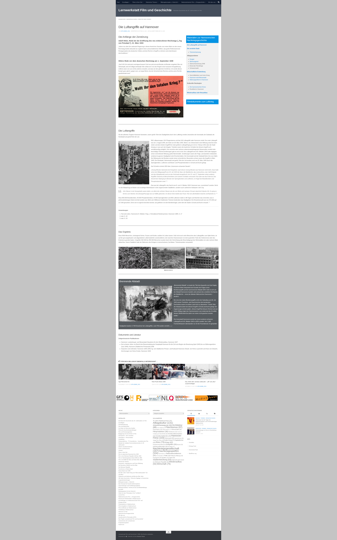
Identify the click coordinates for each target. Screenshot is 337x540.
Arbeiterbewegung (162, 425)
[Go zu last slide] (119, 258)
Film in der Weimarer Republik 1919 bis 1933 (129, 456)
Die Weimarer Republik (124, 467)
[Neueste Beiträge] (191, 414)
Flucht (180, 431)
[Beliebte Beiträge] (199, 414)
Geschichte (163, 433)
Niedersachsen (131, 19)
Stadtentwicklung (162, 460)
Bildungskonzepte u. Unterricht (169, 2)
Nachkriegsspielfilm (166, 452)
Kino (160, 442)
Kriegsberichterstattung (159, 444)
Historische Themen (151, 2)
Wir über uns (211, 2)
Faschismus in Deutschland (125, 469)
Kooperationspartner (123, 522)
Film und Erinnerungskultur (125, 432)
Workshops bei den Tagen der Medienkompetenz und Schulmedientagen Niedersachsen (206, 421)
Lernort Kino (121, 495)
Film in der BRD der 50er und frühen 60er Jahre (130, 459)
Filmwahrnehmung (123, 424)
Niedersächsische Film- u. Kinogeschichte (193, 2)
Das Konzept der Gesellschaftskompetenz (129, 483)
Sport (172, 457)
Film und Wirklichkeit (123, 426)
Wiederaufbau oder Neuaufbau (197, 92)
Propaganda (157, 457)
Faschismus (174, 427)
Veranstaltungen (210, 418)
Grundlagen (125, 2)
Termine (203, 418)
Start (118, 2)
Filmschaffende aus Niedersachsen (127, 508)
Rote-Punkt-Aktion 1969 (159, 381)
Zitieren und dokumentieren (125, 446)
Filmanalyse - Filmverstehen (125, 437)
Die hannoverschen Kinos (198, 87)
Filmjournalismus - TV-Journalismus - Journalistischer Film (133, 441)
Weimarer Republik (162, 462)
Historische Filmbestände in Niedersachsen (129, 498)
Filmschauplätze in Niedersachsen (127, 506)
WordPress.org (192, 453)
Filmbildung (121, 439)
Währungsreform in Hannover (199, 80)
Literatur (120, 450)
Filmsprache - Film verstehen (125, 435)
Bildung (198, 418)
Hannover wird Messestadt (198, 77)
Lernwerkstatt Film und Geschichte (145, 10)
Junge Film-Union (158, 440)
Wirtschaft (164, 464)
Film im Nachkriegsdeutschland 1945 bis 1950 (130, 458)
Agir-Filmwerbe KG (123, 381)
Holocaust (169, 438)
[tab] (166, 270)
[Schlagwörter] (215, 414)
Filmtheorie (172, 431)
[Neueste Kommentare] (207, 414)
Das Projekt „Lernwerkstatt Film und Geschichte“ (130, 519)
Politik (167, 455)
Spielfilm (165, 457)
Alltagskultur (163, 422)
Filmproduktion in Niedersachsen (126, 504)
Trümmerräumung (195, 52)
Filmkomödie (176, 429)
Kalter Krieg (169, 440)
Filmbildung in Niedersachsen (125, 509)
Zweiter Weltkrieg (144, 19)
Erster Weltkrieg (161, 427)
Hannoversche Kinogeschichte (126, 513)
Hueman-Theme (141, 536)
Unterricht (176, 460)
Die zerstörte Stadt (193, 48)
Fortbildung (156, 433)
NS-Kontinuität (160, 455)
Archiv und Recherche (124, 448)
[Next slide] (217, 258)
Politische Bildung (177, 455)
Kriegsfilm (171, 444)
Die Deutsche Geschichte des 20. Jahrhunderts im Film (132, 420)
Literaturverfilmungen (160, 446)
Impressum (121, 524)
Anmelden (191, 442)
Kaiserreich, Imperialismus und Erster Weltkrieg (130, 463)
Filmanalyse (157, 429)
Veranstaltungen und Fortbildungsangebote (129, 485)
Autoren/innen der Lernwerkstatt (126, 520)
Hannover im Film (122, 511)
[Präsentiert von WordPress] (126, 536)
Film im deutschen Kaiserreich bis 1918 (128, 454)
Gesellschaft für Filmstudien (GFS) (127, 517)
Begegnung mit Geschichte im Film (127, 433)
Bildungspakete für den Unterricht (126, 491)
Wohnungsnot (194, 61)
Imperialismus (179, 438)
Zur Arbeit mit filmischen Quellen (126, 428)
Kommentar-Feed (193, 449)
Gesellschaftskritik (163, 436)
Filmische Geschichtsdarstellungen (127, 430)
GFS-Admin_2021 (125, 31)
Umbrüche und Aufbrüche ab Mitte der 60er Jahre (130, 476)
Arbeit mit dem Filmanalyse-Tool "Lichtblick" (129, 493)
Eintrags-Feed (192, 446)
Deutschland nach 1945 (124, 471)
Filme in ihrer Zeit (137, 2)
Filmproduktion (160, 431)
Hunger (192, 59)
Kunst (180, 444)
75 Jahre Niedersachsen (162, 421)
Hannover (121, 19)
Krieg (169, 442)
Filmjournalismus (167, 429)
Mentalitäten (171, 446)
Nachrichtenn (162, 453)
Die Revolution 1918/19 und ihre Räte (127, 465)
